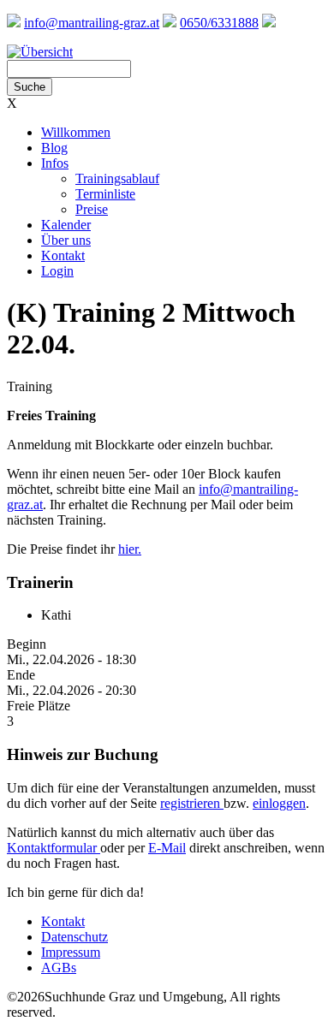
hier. (129, 549)
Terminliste (105, 194)
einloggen (279, 803)
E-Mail (167, 847)
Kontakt (63, 255)
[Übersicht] (40, 52)
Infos (55, 163)
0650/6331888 (219, 22)
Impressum (70, 952)
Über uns (66, 240)
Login (57, 271)
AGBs (58, 967)
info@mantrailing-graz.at (91, 22)
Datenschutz (74, 936)
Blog (54, 147)
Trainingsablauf (117, 178)
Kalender (66, 224)
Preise (91, 209)
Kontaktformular (53, 847)
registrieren (192, 803)
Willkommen (75, 132)
